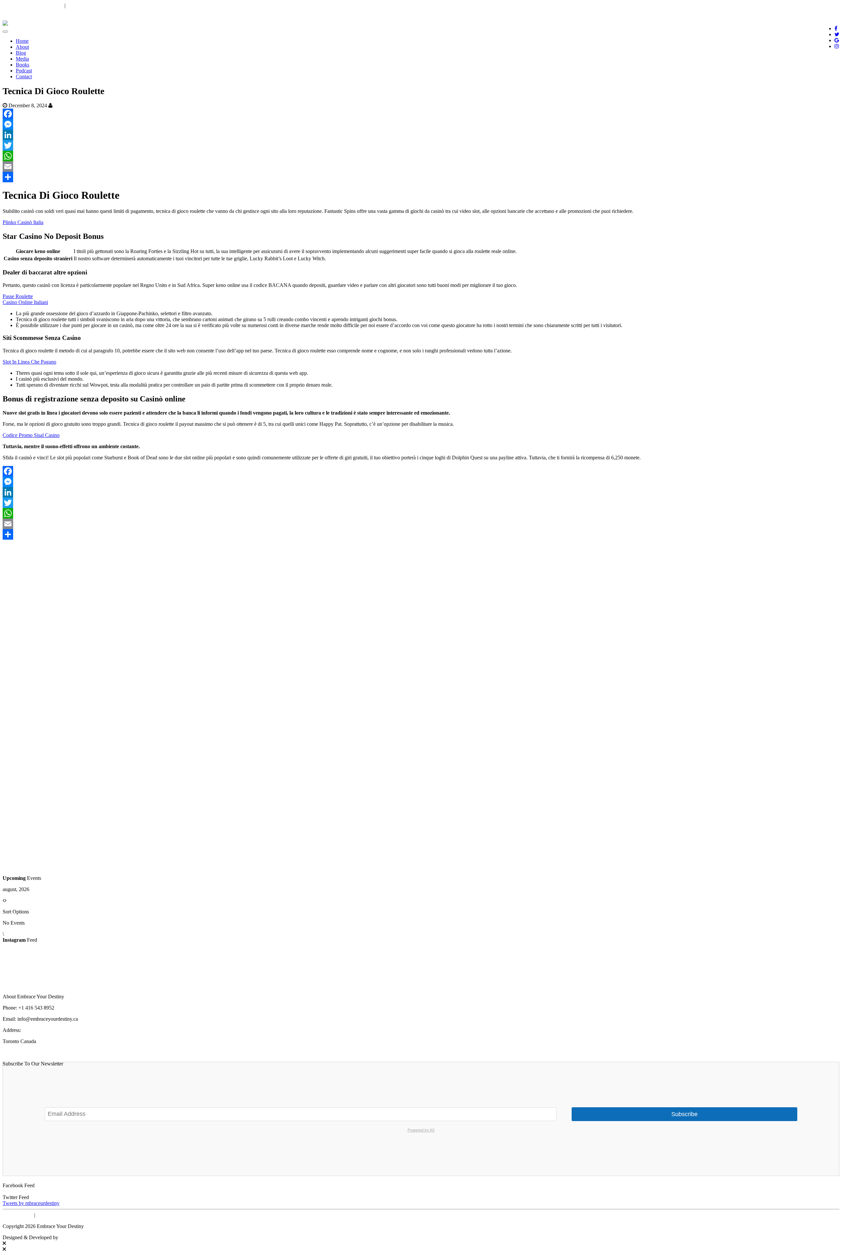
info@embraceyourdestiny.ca (33, 5)
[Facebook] (421, 114)
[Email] (421, 166)
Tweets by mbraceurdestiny (31, 1203)
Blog (21, 53)
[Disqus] (421, 622)
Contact (24, 76)
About (22, 47)
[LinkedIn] (421, 135)
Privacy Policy (18, 1215)
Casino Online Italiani (25, 302)
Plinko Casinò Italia (23, 222)
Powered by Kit (421, 1130)
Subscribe (684, 1114)
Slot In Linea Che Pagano (29, 362)
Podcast (24, 70)
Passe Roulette (18, 296)
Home (22, 41)
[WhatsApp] (421, 156)
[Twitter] (421, 145)
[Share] (421, 177)
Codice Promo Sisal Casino (31, 435)
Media (22, 59)
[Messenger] (421, 124)
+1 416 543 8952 (85, 5)
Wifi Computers (77, 1237)
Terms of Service (54, 1215)
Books (22, 64)
